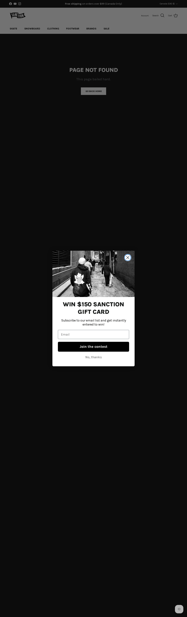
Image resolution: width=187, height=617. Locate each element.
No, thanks (93, 357)
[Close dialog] (128, 257)
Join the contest (93, 347)
